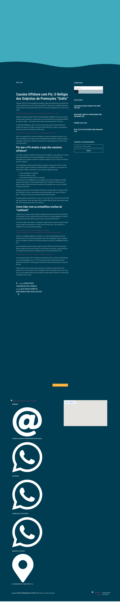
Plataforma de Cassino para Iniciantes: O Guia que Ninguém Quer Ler (36, 133)
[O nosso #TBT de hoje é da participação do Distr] (60, 363)
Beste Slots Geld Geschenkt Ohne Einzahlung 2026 (88, 130)
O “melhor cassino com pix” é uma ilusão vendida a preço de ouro (35, 254)
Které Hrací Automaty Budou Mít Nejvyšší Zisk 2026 (87, 107)
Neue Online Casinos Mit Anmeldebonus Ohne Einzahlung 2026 (88, 115)
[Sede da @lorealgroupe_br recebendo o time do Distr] (26, 360)
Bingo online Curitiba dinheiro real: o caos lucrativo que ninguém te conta (37, 113)
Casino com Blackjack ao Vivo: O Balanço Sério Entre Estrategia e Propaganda (38, 232)
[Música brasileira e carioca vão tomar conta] (93, 356)
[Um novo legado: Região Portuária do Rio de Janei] (93, 328)
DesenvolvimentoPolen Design (106, 593)
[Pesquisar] (76, 92)
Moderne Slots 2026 (80, 123)
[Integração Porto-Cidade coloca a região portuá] (60, 328)
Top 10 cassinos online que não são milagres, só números (33, 230)
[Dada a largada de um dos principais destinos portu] (26, 322)
